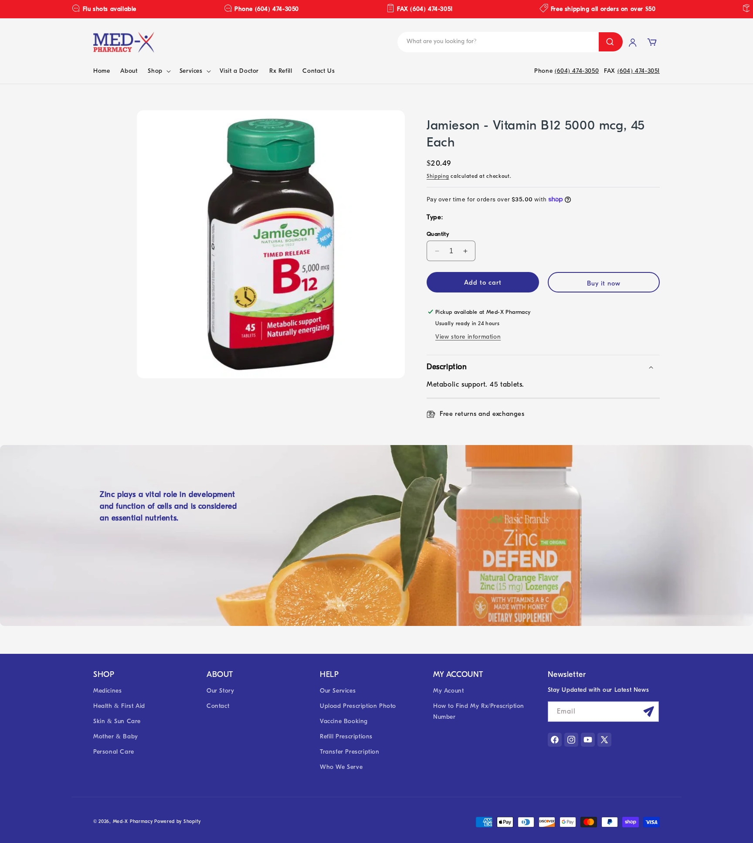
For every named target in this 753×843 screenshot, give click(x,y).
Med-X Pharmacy (133, 821)
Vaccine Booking (344, 721)
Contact (218, 706)
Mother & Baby (115, 736)
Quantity (438, 234)
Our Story (220, 690)
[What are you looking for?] (611, 41)
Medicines (107, 690)
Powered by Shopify (177, 821)
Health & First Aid (119, 706)
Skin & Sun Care (117, 721)
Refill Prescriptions (346, 736)
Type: (435, 217)
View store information (468, 336)
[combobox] (464, 42)
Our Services (338, 690)
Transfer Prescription (350, 752)
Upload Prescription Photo (358, 706)
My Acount (448, 690)
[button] (158, 71)
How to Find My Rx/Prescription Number (478, 711)
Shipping (438, 176)
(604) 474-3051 (638, 71)
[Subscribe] (648, 711)
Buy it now (604, 283)
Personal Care (113, 752)
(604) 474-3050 (577, 71)
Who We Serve (341, 767)
